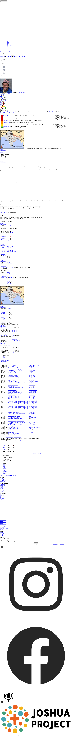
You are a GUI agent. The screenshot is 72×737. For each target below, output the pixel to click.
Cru (29, 433)
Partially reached (6, 126)
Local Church (2, 501)
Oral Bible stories (11, 366)
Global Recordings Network (34, 365)
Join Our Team (3, 520)
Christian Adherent (12, 112)
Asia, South (9, 263)
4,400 (1, 96)
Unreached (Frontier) (6, 115)
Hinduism (2, 100)
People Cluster (3, 247)
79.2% (5, 100)
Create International (32, 391)
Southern (12, 270)
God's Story (31, 371)
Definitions (9, 42)
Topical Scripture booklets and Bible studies (16, 434)
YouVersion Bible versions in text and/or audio (16, 413)
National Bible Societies (5, 360)
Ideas (1, 508)
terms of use (62, 544)
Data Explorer (2, 480)
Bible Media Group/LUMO (33, 381)
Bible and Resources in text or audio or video (16, 393)
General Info (2, 223)
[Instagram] (36, 619)
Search (4, 31)
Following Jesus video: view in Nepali (15, 370)
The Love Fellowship (32, 417)
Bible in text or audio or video (13, 396)
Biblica (30, 416)
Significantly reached (6, 127)
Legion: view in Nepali (12, 380)
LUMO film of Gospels (12, 381)
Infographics (2, 495)
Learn (1, 521)
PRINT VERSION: (19, 56)
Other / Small (3, 319)
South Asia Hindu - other (10, 247)
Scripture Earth (31, 411)
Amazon (2, 356)
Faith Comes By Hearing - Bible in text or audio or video (18, 401)
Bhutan (8, 262)
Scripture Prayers (3, 212)
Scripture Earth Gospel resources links (15, 411)
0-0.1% (1, 102)
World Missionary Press (33, 434)
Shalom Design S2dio (32, 419)
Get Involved (5, 35)
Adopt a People (3, 522)
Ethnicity (2, 244)
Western (9, 270)
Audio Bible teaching (12, 365)
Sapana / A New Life (12, 386)
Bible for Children (11, 395)
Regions (1, 489)
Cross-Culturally (3, 524)
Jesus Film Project (32, 367)
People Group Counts (4, 528)
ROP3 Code (3, 243)
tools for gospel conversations (13, 433)
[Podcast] (9, 703)
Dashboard (2, 479)
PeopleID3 (2, 241)
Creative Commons (17, 437)
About (4, 36)
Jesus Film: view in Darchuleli (13, 377)
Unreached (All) (6, 120)
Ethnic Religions (4, 313)
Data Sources (2, 527)
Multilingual (2, 502)
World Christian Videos (12, 390)
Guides (1, 506)
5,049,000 (11, 232)
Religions (2, 491)
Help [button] (3, 37)
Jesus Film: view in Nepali (13, 378)
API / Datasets (3, 499)
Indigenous (3, 235)
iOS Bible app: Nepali (12, 426)
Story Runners (31, 366)
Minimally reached (6, 122)
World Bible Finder (4, 361)
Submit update (3, 150)
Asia (8, 264)
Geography (2, 260)
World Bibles (3, 357)
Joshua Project (3, 526)
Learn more (22, 440)
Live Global (31, 432)
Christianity (3, 312)
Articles (1, 500)
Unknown (2, 322)
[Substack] (1, 548)
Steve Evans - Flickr (21, 92)
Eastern (15, 270)
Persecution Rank (4, 267)
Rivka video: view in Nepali (13, 385)
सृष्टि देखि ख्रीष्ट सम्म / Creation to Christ (15, 392)
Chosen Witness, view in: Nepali (14, 367)
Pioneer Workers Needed (5, 240)
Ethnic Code (3, 254)
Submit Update (13, 475)
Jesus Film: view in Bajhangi (13, 375)
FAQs (8, 43)
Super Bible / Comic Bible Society (35, 427)
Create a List (2, 485)
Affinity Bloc (3, 246)
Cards (1, 505)
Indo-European (14, 330)
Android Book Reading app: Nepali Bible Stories (17, 422)
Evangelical (2, 112)
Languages (2, 325)
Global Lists (2, 481)
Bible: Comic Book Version (13, 427)
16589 (11, 241)
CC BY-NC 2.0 (9, 93)
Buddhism (2, 311)
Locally (1, 523)
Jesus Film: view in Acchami (13, 372)
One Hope (30, 428)
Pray (3, 34)
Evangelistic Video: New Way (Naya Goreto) (16, 369)
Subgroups (2, 149)
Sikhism (2, 320)
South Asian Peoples (9, 246)
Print (1, 516)
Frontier (2, 239)
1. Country (5, 457)
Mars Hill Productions (32, 388)
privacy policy (55, 544)
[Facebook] (36, 690)
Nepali (1, 98)
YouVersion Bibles (32, 413)
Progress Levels (3, 492)
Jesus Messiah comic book (13, 429)
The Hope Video (11, 388)
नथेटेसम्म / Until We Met (12, 391)
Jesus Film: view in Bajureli (13, 376)
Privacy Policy (9, 45)
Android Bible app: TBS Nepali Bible (15, 418)
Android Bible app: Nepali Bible (14, 416)
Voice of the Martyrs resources (13, 412)
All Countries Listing (37, 453)
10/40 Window (3, 266)
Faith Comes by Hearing (33, 401)
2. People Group (6, 459)
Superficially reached (6, 124)
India (4, 447)
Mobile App (2, 511)
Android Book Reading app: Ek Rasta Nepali (16, 421)
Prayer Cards (2, 94)
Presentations (2, 496)
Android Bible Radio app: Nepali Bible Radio (16, 419)
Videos (1, 497)
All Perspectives (3, 484)
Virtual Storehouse (4, 362)
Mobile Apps (2, 498)
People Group (3, 252)
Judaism (2, 317)
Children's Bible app (11, 423)
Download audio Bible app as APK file (15, 424)
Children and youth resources (13, 428)
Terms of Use (9, 44)
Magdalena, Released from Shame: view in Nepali (17, 382)
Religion (1, 306)
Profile (1, 161)
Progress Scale (10, 111)
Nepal (4, 445)
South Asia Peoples (10, 283)
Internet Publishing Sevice (33, 393)
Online (14, 352)
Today (1, 510)
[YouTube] (1, 703)
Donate (4, 48)
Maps (1, 284)
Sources (1, 435)
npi (12, 329)
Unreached (2, 238)
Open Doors (11, 267)
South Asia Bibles (32, 397)
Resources (4, 33)
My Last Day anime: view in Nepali (14, 383)
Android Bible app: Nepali (13, 414)
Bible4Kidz (31, 423)
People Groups (5, 32)
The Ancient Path (11, 432)
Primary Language (4, 327)
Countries (2, 488)
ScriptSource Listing (17, 332)
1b (1, 117)
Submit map (2, 285)
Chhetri (11, 225)
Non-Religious (3, 318)
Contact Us (9, 47)
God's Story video (11, 371)
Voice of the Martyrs (32, 412)
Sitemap (8, 46)
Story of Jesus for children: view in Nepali (15, 387)
